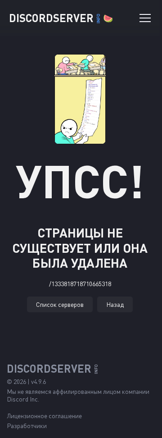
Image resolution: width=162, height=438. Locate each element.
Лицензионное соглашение (44, 416)
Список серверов (60, 304)
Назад (115, 304)
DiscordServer (61, 17)
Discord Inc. (23, 399)
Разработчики (27, 425)
